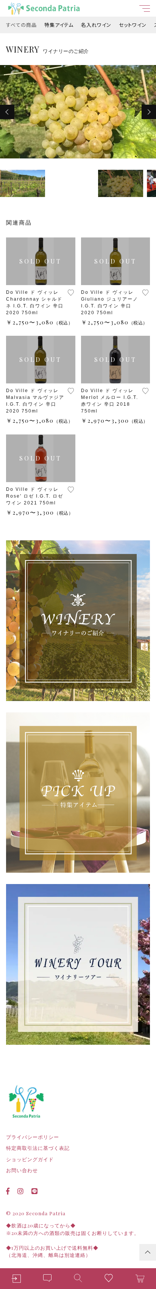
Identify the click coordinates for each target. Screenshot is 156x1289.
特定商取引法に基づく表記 (38, 1148)
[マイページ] (16, 1278)
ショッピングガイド (30, 1159)
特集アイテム (58, 24)
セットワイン (133, 24)
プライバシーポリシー (32, 1137)
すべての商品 (21, 24)
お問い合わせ (22, 1170)
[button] (7, 112)
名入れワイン (96, 24)
